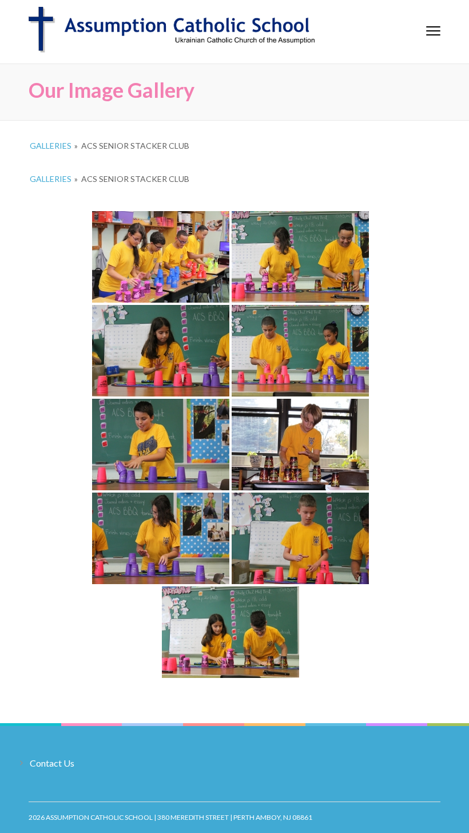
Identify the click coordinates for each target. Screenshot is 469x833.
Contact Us (52, 762)
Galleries (50, 145)
